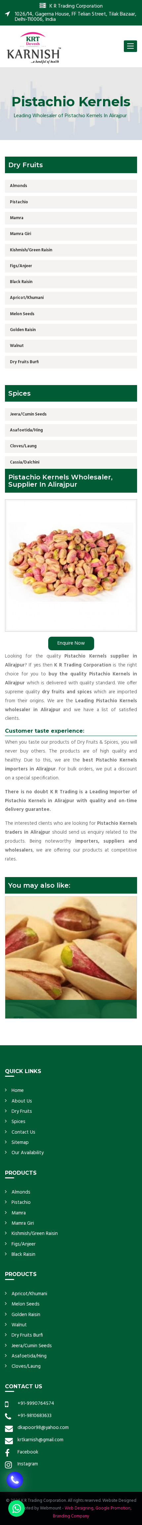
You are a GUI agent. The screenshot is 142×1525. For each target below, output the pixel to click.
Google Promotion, (113, 1508)
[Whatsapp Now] (16, 1508)
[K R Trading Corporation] (34, 47)
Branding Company (71, 1516)
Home (18, 1091)
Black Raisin (21, 281)
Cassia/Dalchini (24, 462)
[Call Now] (15, 1479)
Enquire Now (71, 643)
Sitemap (20, 1143)
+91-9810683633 (35, 1416)
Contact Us (23, 1132)
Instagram (28, 1464)
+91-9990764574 (36, 1403)
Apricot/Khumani (27, 297)
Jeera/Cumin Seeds (28, 414)
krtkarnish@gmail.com (40, 1440)
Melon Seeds (22, 314)
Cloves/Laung (23, 446)
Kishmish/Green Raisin (31, 250)
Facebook (28, 1452)
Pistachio (19, 202)
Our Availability (28, 1153)
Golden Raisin (23, 329)
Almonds (18, 185)
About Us (22, 1101)
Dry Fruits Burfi (24, 362)
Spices (18, 1122)
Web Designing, (79, 1508)
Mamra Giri (20, 233)
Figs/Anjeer (21, 266)
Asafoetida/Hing (26, 430)
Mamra (16, 218)
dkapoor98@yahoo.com (43, 1428)
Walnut (17, 345)
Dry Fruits (22, 1111)
